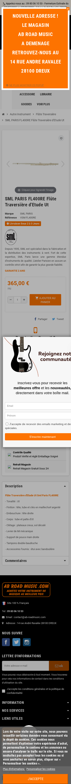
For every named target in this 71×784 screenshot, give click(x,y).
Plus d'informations (14, 768)
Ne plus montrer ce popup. (26, 85)
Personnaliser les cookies (40, 768)
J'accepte (35, 779)
